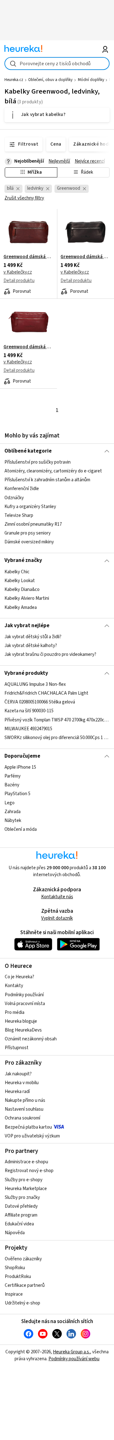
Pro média (14, 1012)
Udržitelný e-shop (22, 1303)
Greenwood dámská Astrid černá (85, 257)
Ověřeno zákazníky (23, 1259)
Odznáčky (14, 497)
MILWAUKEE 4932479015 (28, 729)
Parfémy (12, 776)
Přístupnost (16, 1047)
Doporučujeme (22, 756)
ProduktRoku (18, 1276)
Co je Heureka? (19, 977)
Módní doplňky (91, 80)
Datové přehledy (21, 1206)
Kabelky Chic (16, 572)
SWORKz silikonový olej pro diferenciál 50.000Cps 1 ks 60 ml (56, 737)
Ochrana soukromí (22, 1118)
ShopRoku (15, 1267)
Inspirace (14, 1294)
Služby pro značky (22, 1197)
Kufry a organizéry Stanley (30, 506)
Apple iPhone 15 (20, 767)
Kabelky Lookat (19, 580)
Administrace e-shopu (26, 1162)
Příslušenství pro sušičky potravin (37, 462)
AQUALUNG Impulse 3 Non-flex (35, 684)
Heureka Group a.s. (71, 1352)
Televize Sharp (18, 515)
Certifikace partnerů (25, 1285)
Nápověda (15, 1232)
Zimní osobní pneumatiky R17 (33, 524)
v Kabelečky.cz (17, 272)
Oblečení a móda (20, 829)
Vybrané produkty (26, 673)
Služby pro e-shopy (23, 1180)
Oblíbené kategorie (28, 451)
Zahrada (12, 811)
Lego (9, 803)
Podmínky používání (24, 995)
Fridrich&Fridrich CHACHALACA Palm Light (46, 693)
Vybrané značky (23, 560)
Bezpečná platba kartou (28, 1127)
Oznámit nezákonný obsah (31, 1039)
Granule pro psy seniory (27, 533)
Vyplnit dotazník (57, 918)
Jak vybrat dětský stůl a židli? (32, 636)
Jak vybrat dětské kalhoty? (30, 646)
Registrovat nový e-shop (29, 1170)
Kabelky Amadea (20, 607)
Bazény (11, 785)
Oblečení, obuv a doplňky (50, 80)
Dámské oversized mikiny (29, 542)
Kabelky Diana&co (22, 589)
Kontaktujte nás (57, 896)
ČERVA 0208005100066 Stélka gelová (39, 702)
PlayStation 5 (17, 793)
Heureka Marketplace (26, 1188)
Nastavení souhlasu (24, 1109)
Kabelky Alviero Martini (26, 598)
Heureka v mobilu (22, 1082)
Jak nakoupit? (18, 1074)
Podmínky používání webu (73, 1359)
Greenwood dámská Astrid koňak (28, 257)
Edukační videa (19, 1224)
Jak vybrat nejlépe (26, 625)
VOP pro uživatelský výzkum (32, 1136)
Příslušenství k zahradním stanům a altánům (47, 480)
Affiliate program (21, 1215)
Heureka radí (17, 1091)
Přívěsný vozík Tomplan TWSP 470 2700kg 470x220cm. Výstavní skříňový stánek (56, 720)
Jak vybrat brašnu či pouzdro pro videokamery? (50, 654)
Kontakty (14, 985)
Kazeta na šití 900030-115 (29, 711)
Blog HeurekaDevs (23, 1030)
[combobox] (56, 63)
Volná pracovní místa (25, 1003)
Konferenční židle (21, 489)
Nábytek (12, 820)
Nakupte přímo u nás (25, 1100)
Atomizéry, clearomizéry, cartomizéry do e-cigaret (53, 471)
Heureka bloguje (21, 1021)
